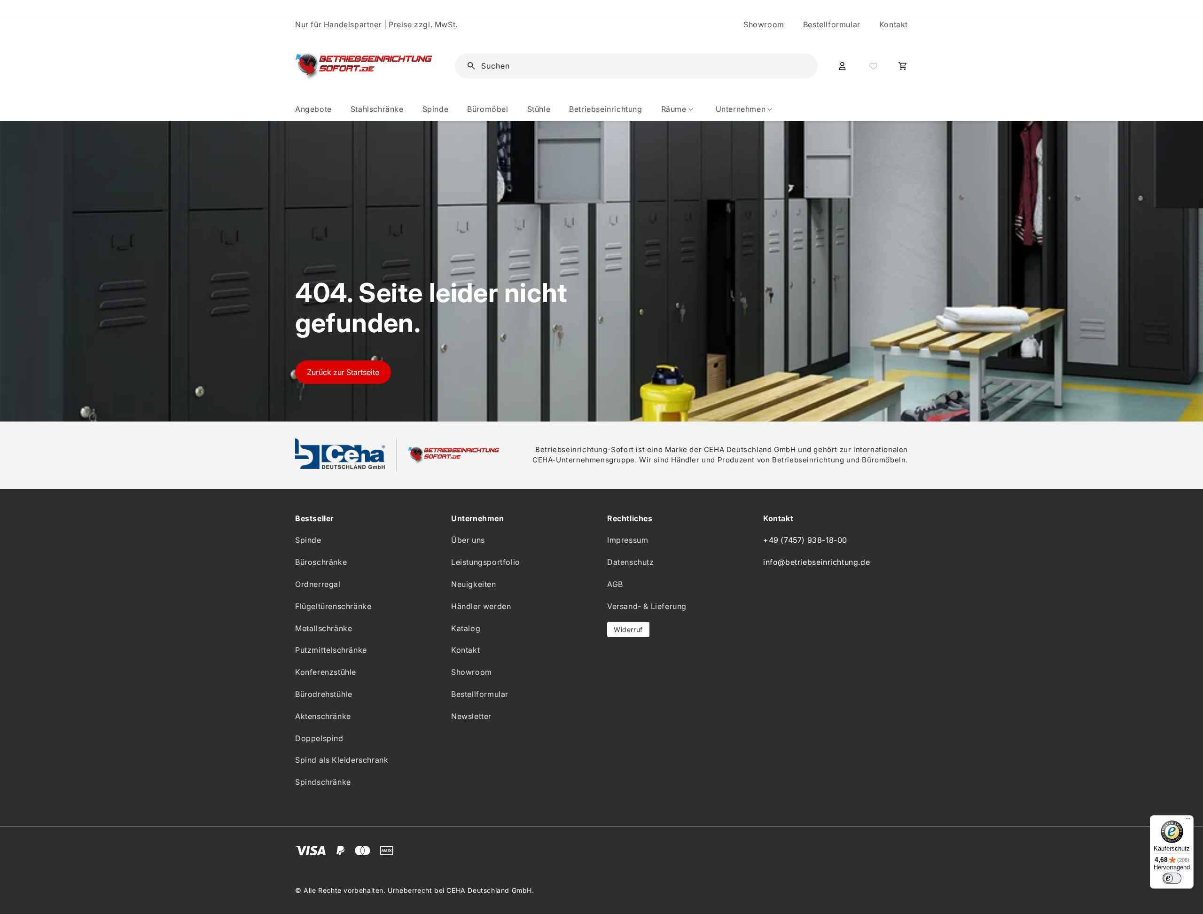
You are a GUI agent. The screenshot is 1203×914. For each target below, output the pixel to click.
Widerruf (628, 629)
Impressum (627, 540)
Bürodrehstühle (323, 694)
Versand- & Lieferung (647, 606)
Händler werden (481, 606)
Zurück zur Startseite (343, 372)
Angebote (313, 109)
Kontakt (893, 24)
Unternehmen (477, 518)
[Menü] (1188, 821)
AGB (615, 584)
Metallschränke (323, 628)
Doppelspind (319, 738)
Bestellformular (831, 24)
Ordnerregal (318, 584)
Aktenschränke (323, 716)
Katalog (465, 628)
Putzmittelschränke (331, 650)
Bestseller (314, 518)
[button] (679, 109)
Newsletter (471, 716)
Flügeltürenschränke (333, 606)
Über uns (468, 540)
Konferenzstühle (325, 672)
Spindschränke (323, 782)
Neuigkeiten (473, 584)
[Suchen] (796, 65)
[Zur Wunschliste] (872, 66)
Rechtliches (630, 518)
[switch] (1172, 878)
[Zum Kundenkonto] (842, 66)
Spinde (308, 540)
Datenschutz (630, 562)
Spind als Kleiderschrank (341, 760)
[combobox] (642, 66)
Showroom (763, 24)
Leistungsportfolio (485, 562)
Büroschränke (321, 562)
